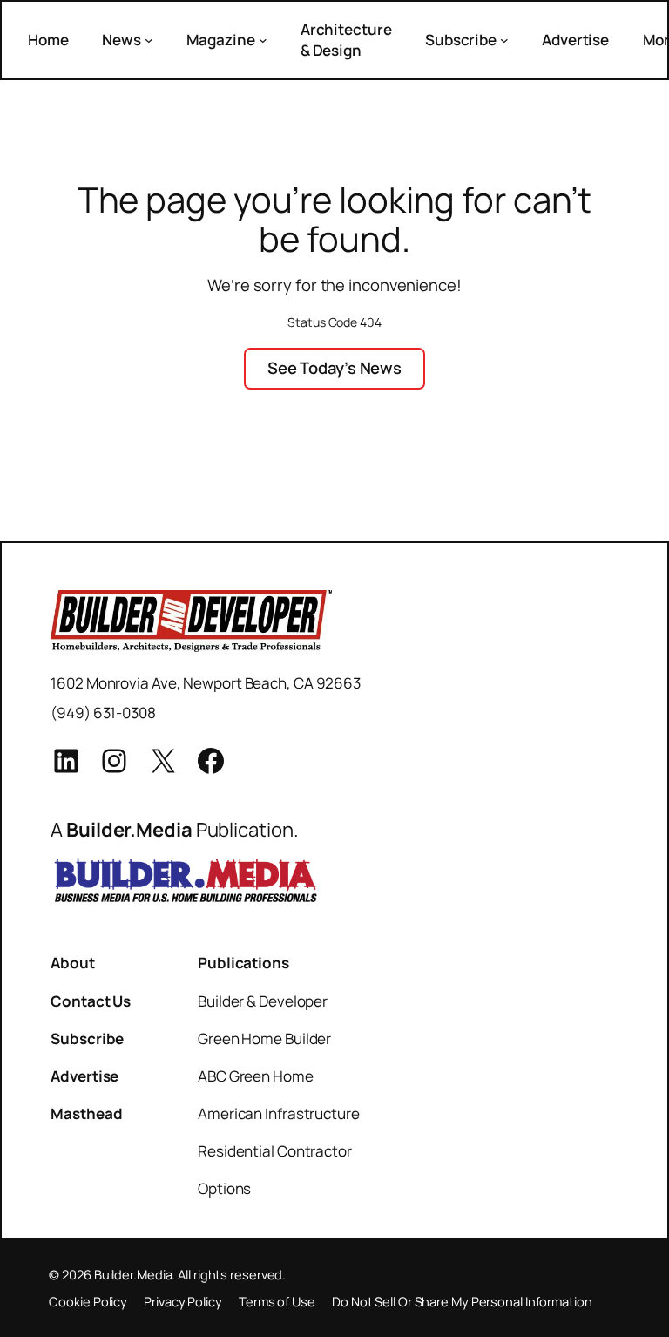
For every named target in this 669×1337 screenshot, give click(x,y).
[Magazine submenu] (263, 40)
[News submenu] (149, 40)
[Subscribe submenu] (504, 40)
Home (48, 40)
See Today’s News (334, 367)
